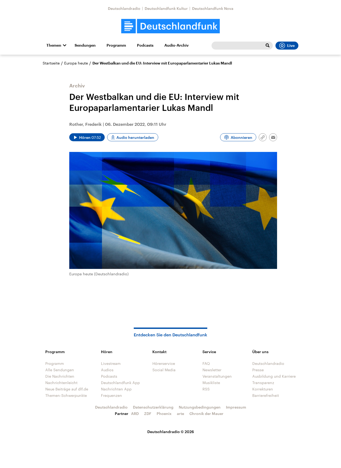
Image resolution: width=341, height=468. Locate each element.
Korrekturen (262, 389)
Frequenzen (111, 395)
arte (180, 413)
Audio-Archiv (176, 45)
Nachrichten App (116, 389)
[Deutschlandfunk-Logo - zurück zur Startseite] (170, 26)
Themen (53, 45)
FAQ (206, 363)
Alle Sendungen (59, 370)
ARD (135, 413)
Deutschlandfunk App (120, 382)
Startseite (51, 63)
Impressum (236, 407)
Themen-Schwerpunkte (66, 395)
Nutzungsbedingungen (200, 407)
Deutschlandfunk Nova (212, 8)
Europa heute (76, 63)
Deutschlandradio (124, 8)
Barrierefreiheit (265, 395)
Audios (107, 370)
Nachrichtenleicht (61, 382)
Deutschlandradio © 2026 (170, 431)
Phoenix (164, 413)
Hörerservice (163, 363)
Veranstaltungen (217, 376)
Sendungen (85, 45)
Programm (116, 45)
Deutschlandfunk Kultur (166, 8)
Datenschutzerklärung (153, 407)
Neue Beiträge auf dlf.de (66, 389)
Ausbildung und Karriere (274, 376)
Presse (258, 370)
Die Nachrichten (59, 376)
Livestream (111, 363)
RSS (206, 389)
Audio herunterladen (135, 137)
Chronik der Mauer (206, 413)
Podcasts (145, 45)
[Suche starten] (267, 46)
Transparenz (263, 382)
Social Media (164, 370)
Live (291, 45)
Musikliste (211, 382)
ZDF (147, 413)
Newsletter (211, 370)
